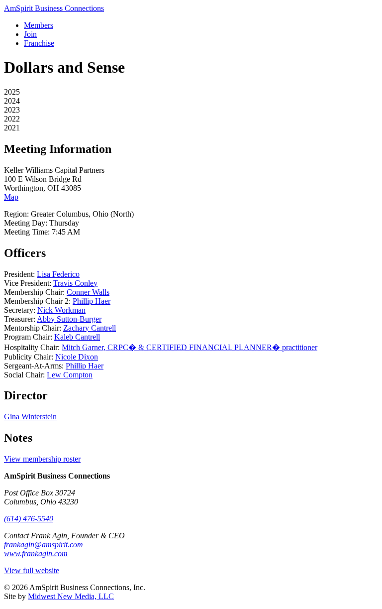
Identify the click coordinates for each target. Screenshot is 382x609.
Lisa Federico (58, 274)
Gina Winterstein (30, 416)
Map (11, 197)
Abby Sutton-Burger (69, 319)
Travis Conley (75, 283)
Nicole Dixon (76, 357)
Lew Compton (70, 374)
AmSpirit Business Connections (54, 8)
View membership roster (42, 459)
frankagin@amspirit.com (43, 544)
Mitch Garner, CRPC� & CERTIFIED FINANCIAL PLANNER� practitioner (189, 347)
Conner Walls (88, 292)
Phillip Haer (91, 301)
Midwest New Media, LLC (71, 596)
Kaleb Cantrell (77, 337)
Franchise (39, 43)
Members (38, 25)
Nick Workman (61, 310)
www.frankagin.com (36, 553)
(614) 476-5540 (28, 518)
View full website (31, 570)
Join (30, 34)
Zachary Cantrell (89, 328)
